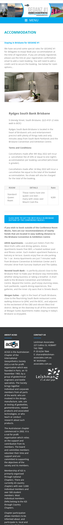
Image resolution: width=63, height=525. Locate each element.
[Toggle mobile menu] (31, 20)
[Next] (56, 87)
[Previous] (6, 87)
